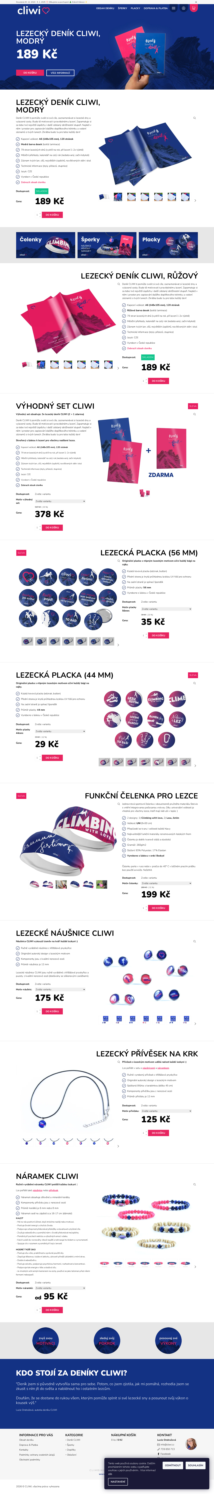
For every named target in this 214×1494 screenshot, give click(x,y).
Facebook (166, 1453)
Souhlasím (195, 1465)
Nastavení (118, 1481)
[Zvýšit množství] (40, 213)
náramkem (163, 1068)
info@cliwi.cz (167, 1444)
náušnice (37, 1190)
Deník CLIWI (73, 1439)
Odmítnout (173, 1465)
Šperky (122, 8)
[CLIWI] (33, 9)
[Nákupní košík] (194, 8)
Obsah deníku (105, 8)
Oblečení (71, 1454)
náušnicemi (149, 1068)
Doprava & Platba (156, 8)
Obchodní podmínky (29, 1459)
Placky (135, 8)
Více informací (60, 72)
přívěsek (53, 1190)
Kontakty (24, 1449)
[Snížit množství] (40, 216)
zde (110, 1473)
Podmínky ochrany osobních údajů (37, 1454)
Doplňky (71, 1449)
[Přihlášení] (184, 8)
